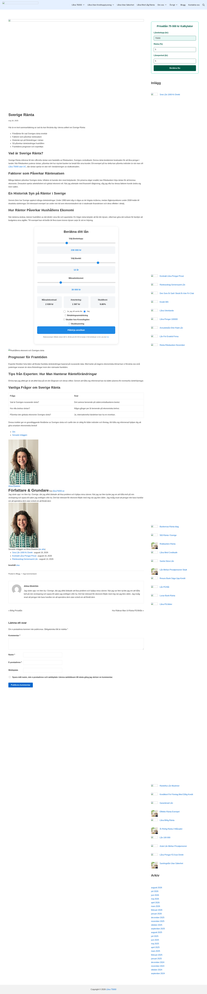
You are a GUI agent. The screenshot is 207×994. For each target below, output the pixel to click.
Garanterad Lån (166, 803)
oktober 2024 (156, 970)
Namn (11, 655)
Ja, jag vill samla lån (74, 311)
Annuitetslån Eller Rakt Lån (171, 328)
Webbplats (13, 670)
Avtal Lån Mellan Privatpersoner (173, 846)
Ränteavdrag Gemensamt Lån (25, 559)
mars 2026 (155, 906)
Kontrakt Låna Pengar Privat (24, 556)
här (108, 337)
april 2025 (155, 947)
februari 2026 (156, 910)
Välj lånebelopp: (76, 239)
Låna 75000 (111, 989)
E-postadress (15, 662)
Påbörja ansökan (76, 330)
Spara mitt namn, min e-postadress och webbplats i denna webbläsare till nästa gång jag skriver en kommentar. (62, 677)
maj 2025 (155, 944)
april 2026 (155, 903)
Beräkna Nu (175, 68)
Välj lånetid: (76, 258)
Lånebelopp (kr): (161, 33)
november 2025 (157, 921)
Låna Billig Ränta (167, 820)
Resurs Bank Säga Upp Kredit (172, 578)
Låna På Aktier (166, 604)
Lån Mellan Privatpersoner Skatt (173, 570)
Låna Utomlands (167, 311)
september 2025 (158, 929)
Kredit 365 (164, 302)
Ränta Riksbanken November (172, 345)
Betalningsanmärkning (77, 315)
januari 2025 (156, 959)
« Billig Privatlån (15, 611)
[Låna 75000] (20, 5)
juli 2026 (154, 891)
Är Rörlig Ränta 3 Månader (171, 829)
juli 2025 (154, 936)
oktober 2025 (156, 925)
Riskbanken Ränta (167, 544)
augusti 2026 (156, 888)
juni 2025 (155, 940)
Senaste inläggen (19, 435)
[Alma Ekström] (23, 462)
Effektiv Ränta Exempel (170, 812)
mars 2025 (155, 951)
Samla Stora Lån (167, 561)
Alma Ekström (14, 486)
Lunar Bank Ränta (167, 596)
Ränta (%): (158, 44)
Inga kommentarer (30, 574)
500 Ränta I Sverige (168, 535)
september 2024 (158, 973)
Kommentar (14, 635)
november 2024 (157, 966)
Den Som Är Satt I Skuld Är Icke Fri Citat (177, 293)
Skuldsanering (77, 324)
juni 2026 (155, 895)
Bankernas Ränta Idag (169, 527)
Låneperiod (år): (161, 55)
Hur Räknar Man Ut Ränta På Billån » (128, 611)
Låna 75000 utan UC (17, 167)
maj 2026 (155, 899)
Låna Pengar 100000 (169, 319)
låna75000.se (58, 491)
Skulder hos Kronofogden (77, 320)
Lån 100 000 (165, 838)
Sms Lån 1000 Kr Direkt (22, 552)
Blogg (18, 574)
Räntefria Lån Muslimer (169, 786)
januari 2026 (156, 914)
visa (18, 565)
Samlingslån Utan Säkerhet (171, 863)
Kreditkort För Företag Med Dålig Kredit (176, 794)
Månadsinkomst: (76, 278)
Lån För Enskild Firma (169, 336)
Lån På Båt (164, 587)
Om (13, 432)
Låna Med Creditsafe (168, 552)
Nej (88, 311)
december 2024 (157, 962)
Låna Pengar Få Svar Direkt (171, 855)
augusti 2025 (156, 932)
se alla (42, 549)
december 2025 (157, 918)
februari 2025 (156, 955)
